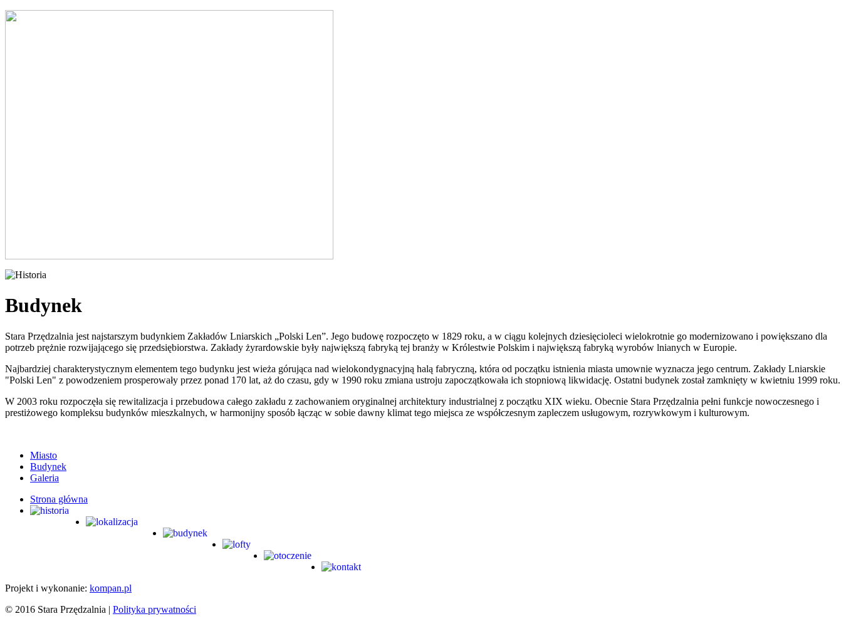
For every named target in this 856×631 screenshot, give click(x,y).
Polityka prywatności (154, 609)
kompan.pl (111, 588)
